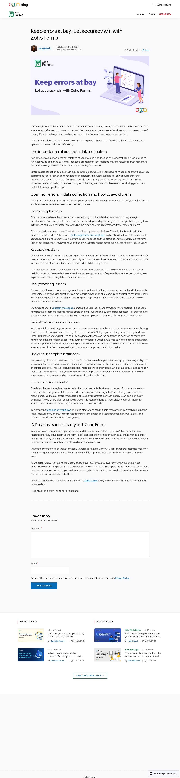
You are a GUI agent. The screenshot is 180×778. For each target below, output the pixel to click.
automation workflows (59, 410)
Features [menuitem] (140, 14)
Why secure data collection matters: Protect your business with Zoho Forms (64, 655)
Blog (24, 5)
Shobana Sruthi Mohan (60, 661)
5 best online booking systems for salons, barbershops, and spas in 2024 (143, 655)
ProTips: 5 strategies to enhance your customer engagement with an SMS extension (142, 635)
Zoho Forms (91, 480)
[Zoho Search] (151, 5)
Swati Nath (45, 48)
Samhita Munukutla (59, 641)
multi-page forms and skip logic (88, 235)
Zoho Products (164, 5)
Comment (36, 528)
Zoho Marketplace (133, 630)
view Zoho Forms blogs (89, 676)
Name (34, 563)
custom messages (63, 308)
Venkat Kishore (134, 661)
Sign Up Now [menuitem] (165, 14)
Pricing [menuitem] (151, 14)
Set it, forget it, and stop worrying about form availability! (66, 635)
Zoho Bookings (131, 650)
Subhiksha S (132, 641)
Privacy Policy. (122, 578)
